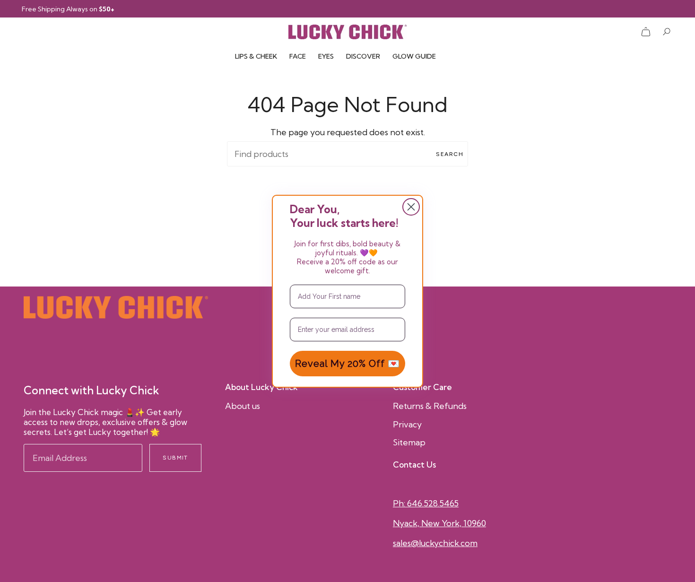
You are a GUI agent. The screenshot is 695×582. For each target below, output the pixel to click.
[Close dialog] (411, 207)
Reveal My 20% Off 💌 (347, 363)
